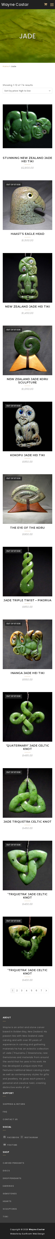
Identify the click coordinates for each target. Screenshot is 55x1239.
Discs (6, 1170)
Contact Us (10, 1119)
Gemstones (10, 1193)
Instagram (31, 1137)
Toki (5, 1216)
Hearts (7, 1201)
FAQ (5, 1111)
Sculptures (10, 1208)
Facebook (13, 1137)
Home (6, 66)
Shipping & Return (14, 1104)
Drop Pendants (12, 1178)
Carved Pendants (13, 1163)
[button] (45, 4)
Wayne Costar (15, 4)
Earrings (8, 1186)
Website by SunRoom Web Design (27, 1233)
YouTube (12, 1144)
